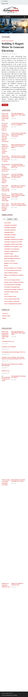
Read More (4, 104)
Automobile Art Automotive (10, 225)
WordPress (9, 695)
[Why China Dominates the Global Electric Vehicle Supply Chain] (6, 113)
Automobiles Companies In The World (13, 241)
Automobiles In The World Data (11, 249)
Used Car (6, 294)
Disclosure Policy (6, 315)
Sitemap (4, 318)
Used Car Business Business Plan (11, 299)
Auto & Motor (7, 222)
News (5, 277)
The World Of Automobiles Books (12, 287)
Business (6, 265)
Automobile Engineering (9, 230)
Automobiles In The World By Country (13, 246)
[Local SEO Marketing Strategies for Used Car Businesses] (6, 123)
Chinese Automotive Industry (11, 272)
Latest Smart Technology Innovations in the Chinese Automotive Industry (17, 176)
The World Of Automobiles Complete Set (13, 289)
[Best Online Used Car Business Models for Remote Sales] (6, 185)
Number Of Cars (6, 370)
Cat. (4, 219)
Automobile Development (10, 227)
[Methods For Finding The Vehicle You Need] (6, 583)
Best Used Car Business (9, 260)
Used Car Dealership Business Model (12, 303)
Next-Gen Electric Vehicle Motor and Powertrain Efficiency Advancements (18, 135)
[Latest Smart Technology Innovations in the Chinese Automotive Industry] (6, 174)
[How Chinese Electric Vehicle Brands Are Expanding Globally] (6, 204)
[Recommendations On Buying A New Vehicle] (6, 376)
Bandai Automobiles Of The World (12, 258)
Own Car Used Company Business (12, 279)
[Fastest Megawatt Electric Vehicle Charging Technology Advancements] (6, 194)
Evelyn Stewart (14, 53)
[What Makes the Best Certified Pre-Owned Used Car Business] (6, 156)
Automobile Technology (9, 237)
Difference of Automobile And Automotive (13, 275)
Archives (10, 219)
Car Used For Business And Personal (12, 270)
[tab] (4, 219)
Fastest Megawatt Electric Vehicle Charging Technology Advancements (18, 195)
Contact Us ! (5, 313)
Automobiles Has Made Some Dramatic (13, 244)
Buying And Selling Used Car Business (13, 268)
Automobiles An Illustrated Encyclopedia (13, 239)
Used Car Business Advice (10, 296)
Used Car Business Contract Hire (12, 301)
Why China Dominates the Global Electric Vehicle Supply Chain (18, 115)
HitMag (15, 695)
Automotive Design (8, 253)
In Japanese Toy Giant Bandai (9, 346)
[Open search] (25, 16)
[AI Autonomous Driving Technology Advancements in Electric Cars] (6, 164)
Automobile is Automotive (10, 234)
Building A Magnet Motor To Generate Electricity (13, 47)
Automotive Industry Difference (11, 256)
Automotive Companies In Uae (11, 251)
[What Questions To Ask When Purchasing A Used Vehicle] (6, 480)
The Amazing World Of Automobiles (12, 284)
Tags (15, 219)
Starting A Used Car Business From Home (14, 282)
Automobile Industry (9, 232)
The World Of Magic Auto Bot (11, 291)
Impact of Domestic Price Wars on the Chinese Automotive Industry (18, 146)
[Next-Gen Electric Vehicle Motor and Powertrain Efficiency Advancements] (6, 133)
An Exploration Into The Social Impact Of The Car (13, 352)
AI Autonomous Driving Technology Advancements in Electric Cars (18, 166)
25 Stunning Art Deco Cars (8, 341)
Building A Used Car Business (7, 40)
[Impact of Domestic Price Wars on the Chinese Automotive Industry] (6, 144)
